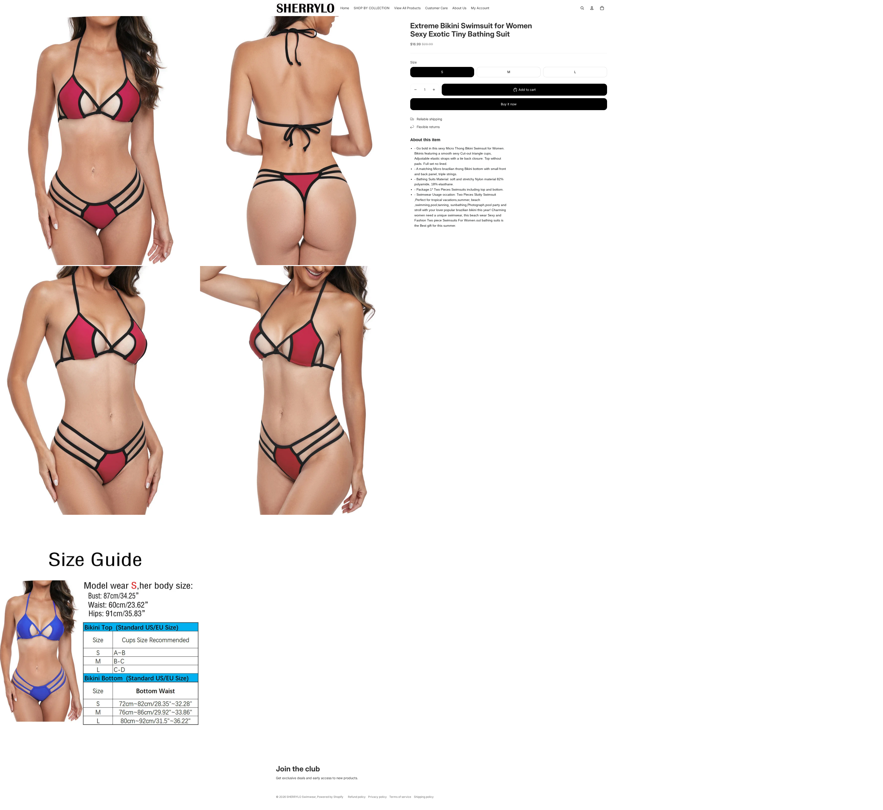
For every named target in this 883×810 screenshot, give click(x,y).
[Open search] (582, 8)
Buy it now (508, 104)
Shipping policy (424, 797)
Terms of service (400, 797)
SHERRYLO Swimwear (301, 797)
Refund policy (357, 797)
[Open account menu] (592, 8)
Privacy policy (377, 797)
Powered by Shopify (330, 797)
